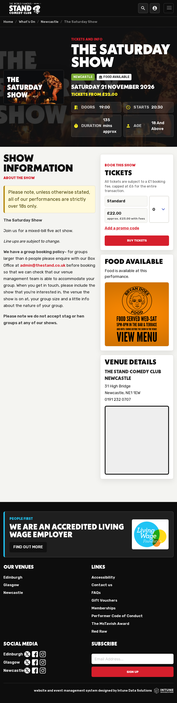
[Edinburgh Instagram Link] (43, 654)
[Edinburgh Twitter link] (27, 654)
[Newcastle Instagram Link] (43, 670)
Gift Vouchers (104, 600)
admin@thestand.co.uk (42, 265)
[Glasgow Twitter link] (27, 662)
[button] (169, 8)
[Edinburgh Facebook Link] (35, 654)
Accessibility (103, 577)
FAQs (96, 592)
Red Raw (99, 631)
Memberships (103, 608)
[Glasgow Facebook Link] (35, 662)
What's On (27, 22)
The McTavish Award (110, 623)
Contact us (102, 585)
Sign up (133, 672)
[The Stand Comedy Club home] (25, 8)
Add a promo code (122, 228)
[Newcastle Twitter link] (27, 670)
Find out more (28, 547)
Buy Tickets (137, 240)
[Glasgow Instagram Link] (43, 662)
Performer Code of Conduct (117, 616)
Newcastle (49, 22)
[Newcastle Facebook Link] (35, 670)
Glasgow (11, 585)
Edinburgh (12, 577)
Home (8, 22)
